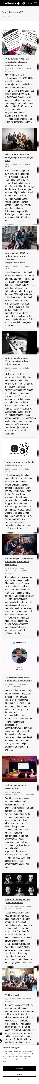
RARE (9, 69)
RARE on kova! (12, 995)
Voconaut (10, 906)
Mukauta (19, 1074)
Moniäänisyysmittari (13, 568)
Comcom (10, 684)
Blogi (6, 69)
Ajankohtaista (8, 164)
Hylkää (19, 1080)
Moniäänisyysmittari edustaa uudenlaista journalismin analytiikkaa (19, 561)
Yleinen (14, 69)
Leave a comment (9, 71)
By (21, 69)
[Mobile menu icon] (35, 3)
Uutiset (15, 164)
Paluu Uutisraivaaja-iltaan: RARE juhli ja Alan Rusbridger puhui (19, 157)
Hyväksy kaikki (19, 1068)
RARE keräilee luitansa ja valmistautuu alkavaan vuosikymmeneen (17, 62)
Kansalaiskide (12, 792)
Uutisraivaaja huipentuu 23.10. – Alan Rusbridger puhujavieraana (16, 361)
